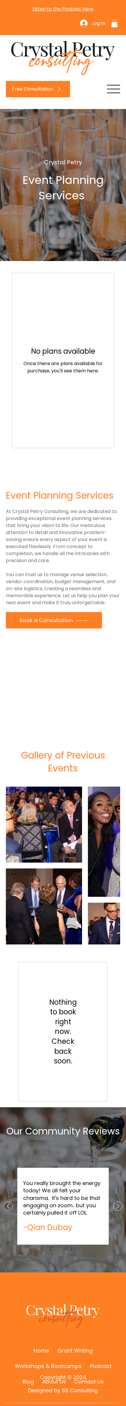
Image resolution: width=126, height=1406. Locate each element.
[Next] (117, 1206)
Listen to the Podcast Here (63, 9)
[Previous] (8, 1206)
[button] (114, 23)
